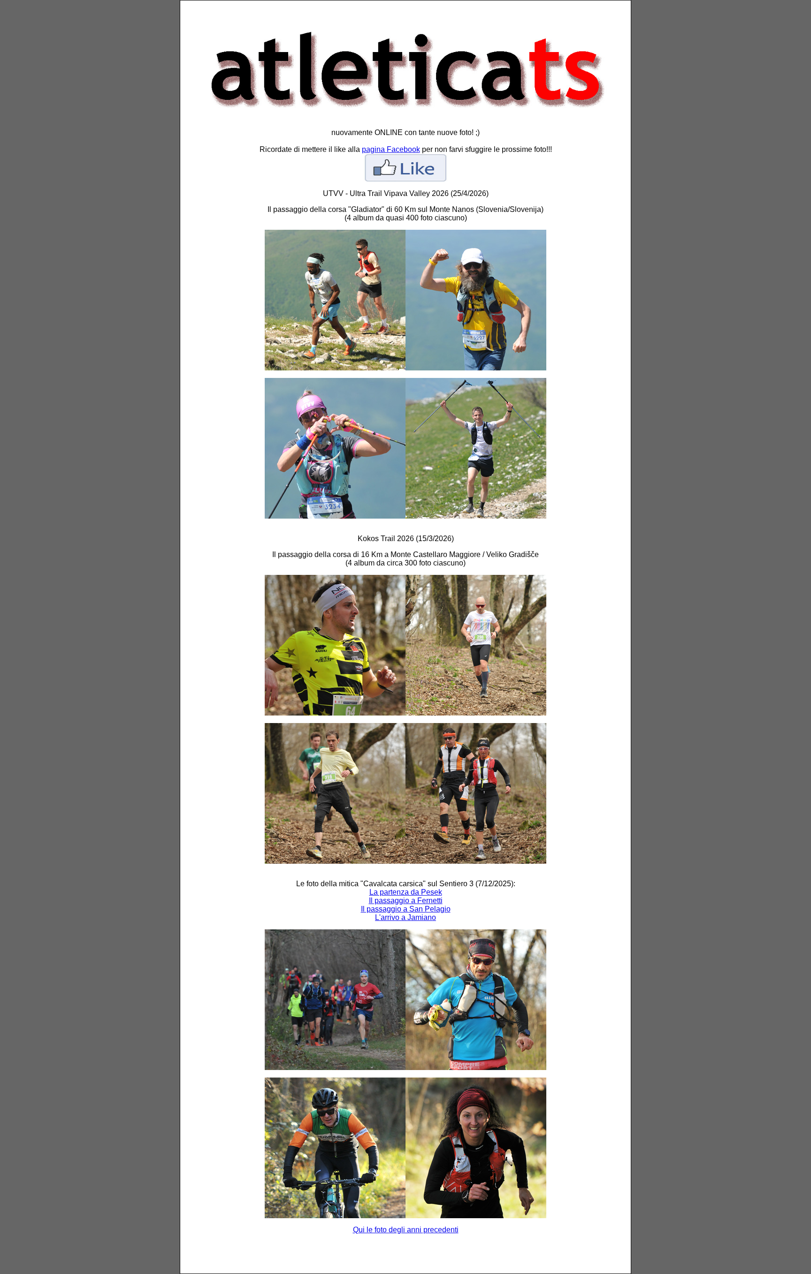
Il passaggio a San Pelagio (406, 909)
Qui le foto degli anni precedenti (406, 1230)
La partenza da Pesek (405, 892)
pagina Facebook (391, 149)
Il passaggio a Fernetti (406, 901)
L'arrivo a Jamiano (405, 917)
